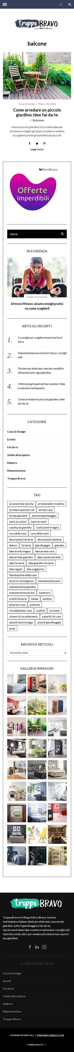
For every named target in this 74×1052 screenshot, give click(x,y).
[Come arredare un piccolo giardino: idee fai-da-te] (37, 75)
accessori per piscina (21, 499)
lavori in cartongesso (21, 576)
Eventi (11, 434)
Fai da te (37, 296)
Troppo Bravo (16, 473)
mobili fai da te (18, 594)
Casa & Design (26, 103)
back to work (39, 516)
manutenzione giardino (22, 582)
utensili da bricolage (21, 617)
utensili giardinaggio (49, 617)
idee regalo (15, 564)
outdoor (47, 594)
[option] (37, 283)
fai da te (26, 540)
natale (34, 594)
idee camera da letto (49, 552)
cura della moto (40, 528)
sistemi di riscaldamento (23, 611)
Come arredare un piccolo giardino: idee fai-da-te (37, 112)
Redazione (38, 120)
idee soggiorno (35, 564)
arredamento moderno (51, 499)
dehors (13, 540)
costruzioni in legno (47, 522)
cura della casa (17, 528)
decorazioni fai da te (21, 534)
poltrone (35, 600)
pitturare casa (17, 600)
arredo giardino (18, 511)
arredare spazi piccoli (21, 505)
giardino (59, 540)
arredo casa (45, 505)
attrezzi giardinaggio (44, 511)
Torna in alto (35, 1040)
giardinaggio (42, 540)
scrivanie (54, 605)
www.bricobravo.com (50, 1030)
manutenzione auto (49, 576)
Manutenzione (16, 465)
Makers (12, 458)
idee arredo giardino (21, 552)
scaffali (40, 605)
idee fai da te (16, 558)
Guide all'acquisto (18, 450)
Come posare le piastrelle (37, 304)
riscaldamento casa (20, 605)
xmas (12, 623)
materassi (44, 588)
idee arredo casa (44, 546)
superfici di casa (51, 611)
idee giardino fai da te (41, 558)
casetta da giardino (20, 522)
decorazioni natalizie (49, 534)
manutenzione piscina (21, 588)
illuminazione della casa (23, 570)
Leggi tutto (37, 149)
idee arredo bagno (20, 546)
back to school (18, 516)
